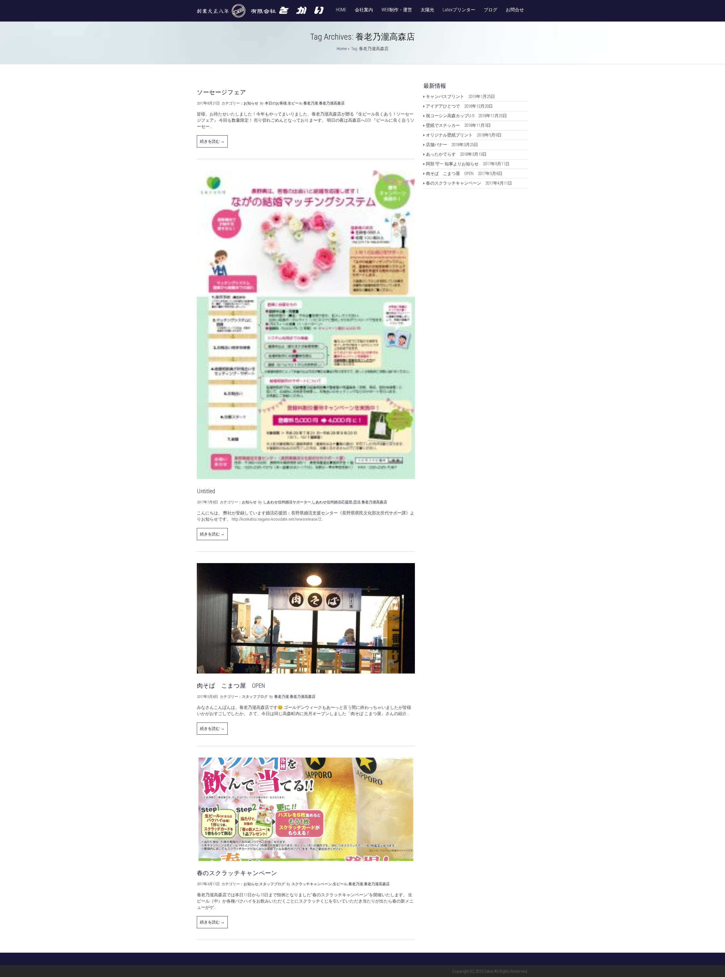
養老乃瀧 (310, 103)
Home (342, 48)
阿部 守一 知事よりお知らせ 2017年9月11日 (467, 163)
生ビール (295, 103)
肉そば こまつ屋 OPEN (231, 685)
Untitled (206, 491)
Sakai (489, 971)
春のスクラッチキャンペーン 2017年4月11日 (469, 183)
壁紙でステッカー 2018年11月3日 (458, 125)
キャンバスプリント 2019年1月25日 (460, 96)
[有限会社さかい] (260, 16)
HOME (341, 9)
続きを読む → (212, 141)
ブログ (490, 9)
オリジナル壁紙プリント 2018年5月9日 (464, 135)
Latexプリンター (459, 9)
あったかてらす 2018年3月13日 (456, 154)
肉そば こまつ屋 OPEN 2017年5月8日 (464, 173)
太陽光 (427, 9)
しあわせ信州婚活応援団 (332, 502)
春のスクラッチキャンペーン (237, 873)
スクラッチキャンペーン (311, 884)
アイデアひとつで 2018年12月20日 (459, 106)
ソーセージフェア (221, 92)
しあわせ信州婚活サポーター (287, 502)
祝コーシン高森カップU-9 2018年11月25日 (466, 115)
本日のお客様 (276, 103)
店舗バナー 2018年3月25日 (452, 144)
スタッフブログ (255, 696)
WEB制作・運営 (396, 9)
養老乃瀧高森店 (332, 103)
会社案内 (364, 9)
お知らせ (251, 103)
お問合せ (515, 9)
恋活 (357, 502)
